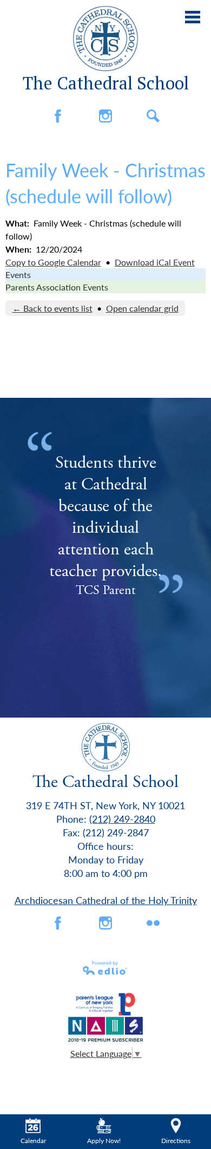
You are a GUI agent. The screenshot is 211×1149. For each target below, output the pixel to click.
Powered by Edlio (105, 968)
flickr (153, 922)
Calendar (33, 1140)
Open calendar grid (142, 308)
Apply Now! (104, 1140)
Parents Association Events (56, 287)
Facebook (57, 115)
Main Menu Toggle (192, 17)
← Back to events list (52, 308)
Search (153, 115)
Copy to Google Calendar (53, 262)
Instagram (105, 115)
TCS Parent (105, 590)
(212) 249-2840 (122, 818)
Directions (175, 1140)
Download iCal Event (155, 262)
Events (18, 274)
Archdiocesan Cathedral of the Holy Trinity (106, 900)
